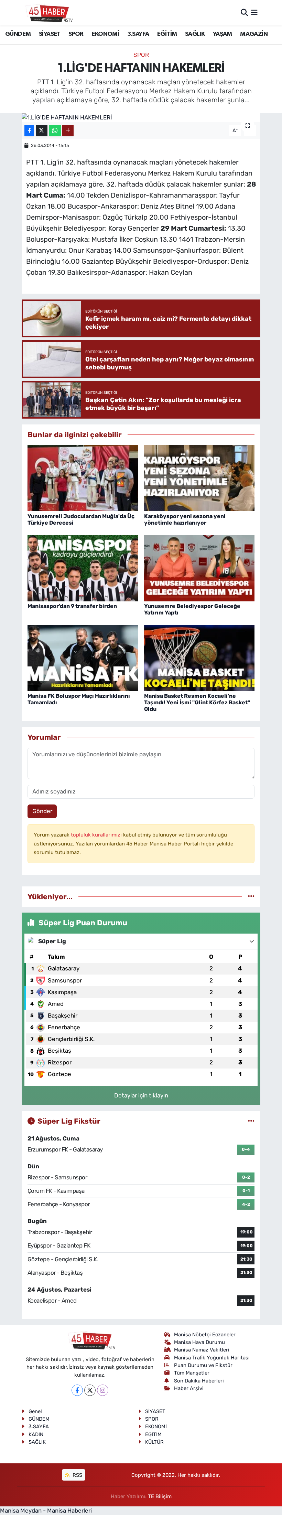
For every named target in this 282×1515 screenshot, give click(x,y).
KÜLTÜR (154, 1442)
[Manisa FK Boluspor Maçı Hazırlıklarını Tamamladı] (83, 657)
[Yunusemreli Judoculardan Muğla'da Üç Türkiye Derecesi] (83, 477)
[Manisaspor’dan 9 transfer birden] (83, 567)
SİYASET (50, 34)
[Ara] (244, 12)
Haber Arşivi (189, 1388)
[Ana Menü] (254, 12)
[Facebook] (77, 1390)
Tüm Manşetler (191, 1373)
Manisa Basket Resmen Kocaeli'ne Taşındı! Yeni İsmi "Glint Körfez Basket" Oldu (197, 702)
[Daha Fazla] (68, 130)
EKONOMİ (105, 34)
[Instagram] (102, 1390)
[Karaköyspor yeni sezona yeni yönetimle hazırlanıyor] (199, 477)
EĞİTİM (167, 34)
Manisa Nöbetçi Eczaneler (205, 1335)
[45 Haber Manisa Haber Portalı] (47, 12)
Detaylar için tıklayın (141, 1095)
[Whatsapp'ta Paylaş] (55, 130)
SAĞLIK (195, 34)
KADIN (36, 1434)
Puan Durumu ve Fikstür (203, 1365)
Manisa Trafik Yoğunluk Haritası (212, 1358)
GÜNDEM (18, 34)
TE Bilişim (160, 1496)
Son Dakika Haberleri (199, 1381)
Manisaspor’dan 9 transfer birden (72, 606)
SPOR (76, 34)
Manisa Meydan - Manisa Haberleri (46, 1510)
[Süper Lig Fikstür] (251, 1120)
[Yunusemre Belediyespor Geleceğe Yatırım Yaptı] (199, 567)
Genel (35, 1411)
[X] (90, 1390)
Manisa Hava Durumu (199, 1342)
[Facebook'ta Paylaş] (29, 130)
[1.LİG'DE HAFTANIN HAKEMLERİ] (141, 117)
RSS (76, 1475)
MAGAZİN (254, 34)
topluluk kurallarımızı (97, 835)
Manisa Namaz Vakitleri (201, 1350)
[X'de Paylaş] (41, 130)
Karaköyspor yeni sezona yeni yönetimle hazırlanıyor (185, 519)
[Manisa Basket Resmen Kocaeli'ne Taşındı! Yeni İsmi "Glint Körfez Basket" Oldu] (199, 657)
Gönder (42, 811)
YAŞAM (222, 34)
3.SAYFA (138, 34)
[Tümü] (251, 896)
